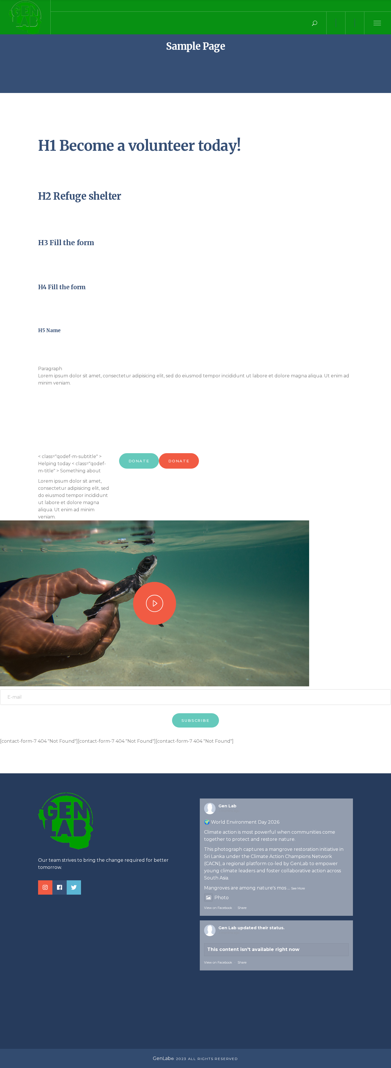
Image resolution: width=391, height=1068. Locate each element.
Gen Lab (227, 806)
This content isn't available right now (253, 949)
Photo (221, 897)
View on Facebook (218, 908)
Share (242, 908)
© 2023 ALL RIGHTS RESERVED (204, 1059)
